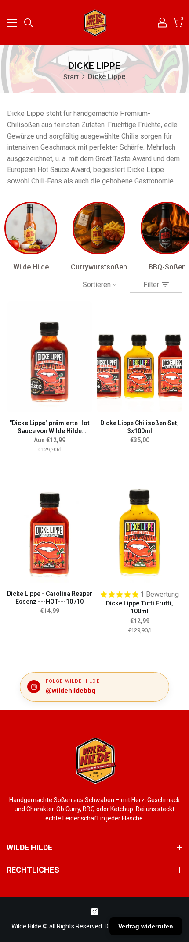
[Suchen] (28, 22)
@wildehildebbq (70, 691)
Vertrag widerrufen (145, 926)
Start (71, 77)
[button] (120, 594)
